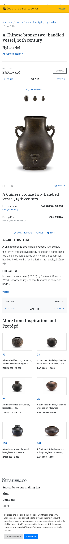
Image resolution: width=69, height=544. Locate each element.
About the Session (12, 54)
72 (3, 354)
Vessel (5, 292)
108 (4, 443)
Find (6, 494)
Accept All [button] (31, 536)
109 (39, 443)
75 (38, 398)
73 (38, 354)
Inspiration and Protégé (29, 22)
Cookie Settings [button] (13, 536)
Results (59, 301)
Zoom (36, 89)
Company (9, 500)
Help (6, 506)
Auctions (7, 22)
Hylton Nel (51, 22)
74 (3, 398)
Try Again (61, 8)
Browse (60, 71)
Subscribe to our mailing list (21, 488)
